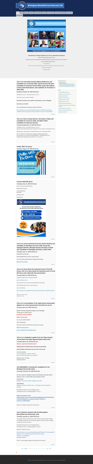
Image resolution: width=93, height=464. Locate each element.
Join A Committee (50, 12)
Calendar (31, 12)
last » (50, 448)
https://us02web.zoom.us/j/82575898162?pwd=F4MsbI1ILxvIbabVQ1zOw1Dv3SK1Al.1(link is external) (46, 65)
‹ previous (25, 448)
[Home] (40, 6)
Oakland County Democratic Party (65, 103)
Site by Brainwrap (62, 460)
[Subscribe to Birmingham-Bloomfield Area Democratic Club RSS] (16, 452)
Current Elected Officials (60, 12)
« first (22, 448)
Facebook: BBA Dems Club (63, 92)
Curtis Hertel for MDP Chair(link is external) (31, 380)
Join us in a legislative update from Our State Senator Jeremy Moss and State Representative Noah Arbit (35, 338)
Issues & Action (69, 12)
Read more (53, 114)
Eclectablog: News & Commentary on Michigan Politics (67, 106)
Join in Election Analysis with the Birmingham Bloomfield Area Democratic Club (32, 413)
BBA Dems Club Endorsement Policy (65, 110)
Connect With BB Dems (25, 181)
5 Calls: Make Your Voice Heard (64, 108)
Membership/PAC (37, 12)
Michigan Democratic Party (63, 101)
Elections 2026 (19, 15)
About (21, 12)
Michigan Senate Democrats (64, 97)
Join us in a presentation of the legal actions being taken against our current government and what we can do (36, 304)
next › (48, 448)
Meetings (26, 12)
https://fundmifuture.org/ (22, 280)
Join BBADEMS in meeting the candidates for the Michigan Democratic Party (33, 368)
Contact (43, 12)
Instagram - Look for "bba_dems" (64, 94)
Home (18, 12)
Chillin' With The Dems (24, 146)
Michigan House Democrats (64, 99)
